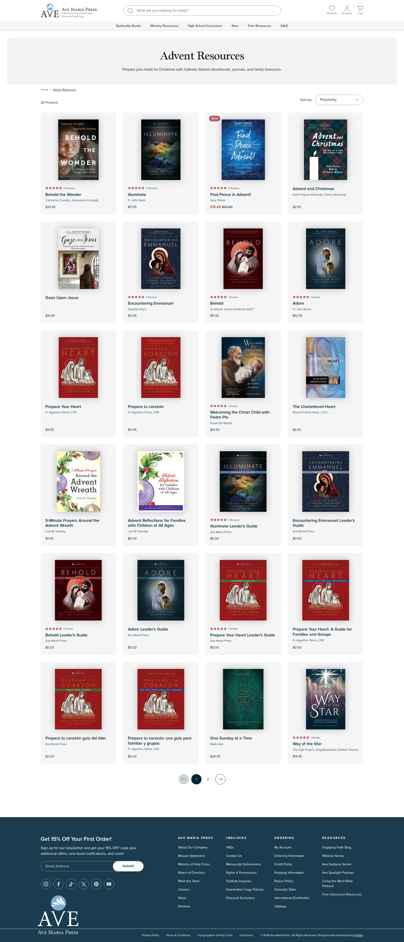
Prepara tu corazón (146, 406)
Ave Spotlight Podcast (338, 873)
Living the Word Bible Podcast (337, 883)
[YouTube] (109, 884)
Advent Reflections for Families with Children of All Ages (157, 523)
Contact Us (234, 856)
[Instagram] (46, 884)
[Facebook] (58, 884)
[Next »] (220, 779)
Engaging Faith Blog (336, 847)
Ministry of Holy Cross (194, 864)
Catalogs (280, 906)
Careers (184, 889)
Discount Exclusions (240, 898)
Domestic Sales (285, 889)
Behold (216, 303)
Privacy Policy (150, 935)
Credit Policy (283, 864)
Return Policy (283, 881)
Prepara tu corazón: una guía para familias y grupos (159, 741)
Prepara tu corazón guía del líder (75, 738)
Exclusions (246, 935)
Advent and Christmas (313, 188)
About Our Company (193, 847)
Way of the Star (307, 744)
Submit (128, 866)
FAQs (230, 847)
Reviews (184, 906)
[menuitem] (128, 26)
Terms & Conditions (178, 935)
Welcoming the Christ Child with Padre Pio (240, 415)
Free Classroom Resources (342, 894)
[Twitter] (84, 884)
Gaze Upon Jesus (62, 297)
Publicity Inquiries (238, 881)
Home (44, 89)
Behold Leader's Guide (66, 635)
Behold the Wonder (63, 194)
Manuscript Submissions (243, 864)
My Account (282, 847)
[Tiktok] (71, 884)
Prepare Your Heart (63, 406)
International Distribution (292, 898)
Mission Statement (191, 856)
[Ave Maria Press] (69, 11)
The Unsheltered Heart (314, 406)
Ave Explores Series (336, 864)
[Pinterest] (96, 884)
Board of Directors (191, 873)
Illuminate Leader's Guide (233, 526)
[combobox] (202, 10)
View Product (160, 535)
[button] (360, 11)
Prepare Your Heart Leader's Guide (242, 635)
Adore (298, 303)
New (235, 26)
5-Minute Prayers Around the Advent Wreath (72, 523)
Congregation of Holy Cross (215, 935)
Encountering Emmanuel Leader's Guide (324, 523)
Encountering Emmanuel (150, 303)
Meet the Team (188, 881)
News (182, 898)
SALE (284, 26)
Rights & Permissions (241, 873)
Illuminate (137, 194)
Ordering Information (289, 856)
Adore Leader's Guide (148, 629)
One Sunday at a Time (231, 738)
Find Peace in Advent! (230, 194)
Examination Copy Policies (245, 889)
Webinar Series (333, 856)
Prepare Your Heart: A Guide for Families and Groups (322, 632)
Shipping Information (289, 873)
